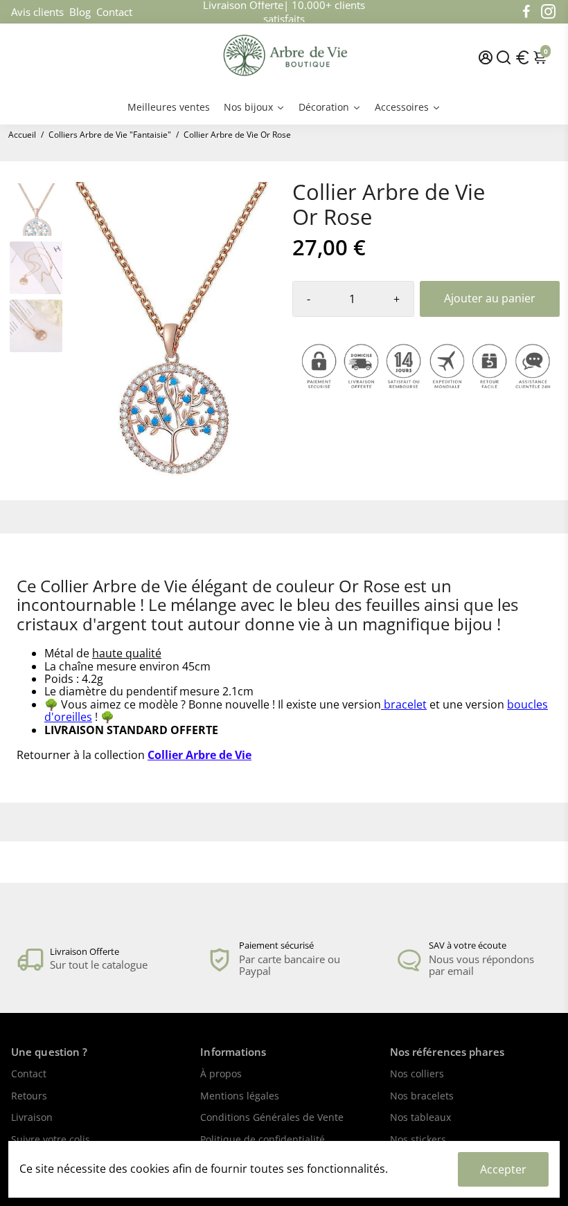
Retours (29, 1096)
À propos (221, 1074)
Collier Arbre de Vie (199, 754)
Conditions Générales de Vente (272, 1118)
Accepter (503, 1169)
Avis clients (37, 12)
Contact (114, 12)
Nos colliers (417, 1074)
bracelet (405, 704)
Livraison (32, 1118)
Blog (80, 12)
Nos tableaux (420, 1118)
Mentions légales (239, 1096)
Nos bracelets (422, 1096)
